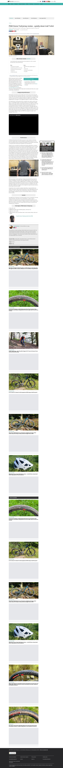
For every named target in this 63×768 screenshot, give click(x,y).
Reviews (16, 4)
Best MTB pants (25, 18)
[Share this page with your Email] (15, 31)
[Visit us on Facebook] (42, 1)
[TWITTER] (14, 227)
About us (33, 759)
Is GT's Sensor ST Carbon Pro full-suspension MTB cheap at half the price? (47, 168)
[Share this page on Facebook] (9, 31)
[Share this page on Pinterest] (12, 31)
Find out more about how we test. (25, 76)
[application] (23, 124)
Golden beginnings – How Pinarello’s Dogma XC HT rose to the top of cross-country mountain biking (47, 149)
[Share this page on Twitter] (11, 31)
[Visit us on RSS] (49, 1)
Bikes (27, 4)
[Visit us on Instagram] (45, 1)
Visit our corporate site (44, 749)
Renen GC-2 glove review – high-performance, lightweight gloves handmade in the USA (47, 173)
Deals (41, 4)
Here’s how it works (36, 33)
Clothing (31, 4)
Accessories (36, 4)
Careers (21, 759)
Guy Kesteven (17, 29)
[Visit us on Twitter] (44, 1)
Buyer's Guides (22, 4)
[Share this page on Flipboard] (14, 31)
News (12, 4)
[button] (53, 1)
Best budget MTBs (43, 18)
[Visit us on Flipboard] (47, 1)
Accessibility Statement (46, 759)
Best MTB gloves (34, 18)
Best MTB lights (17, 18)
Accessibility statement (13, 759)
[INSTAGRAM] (16, 227)
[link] (12, 218)
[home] (9, 4)
